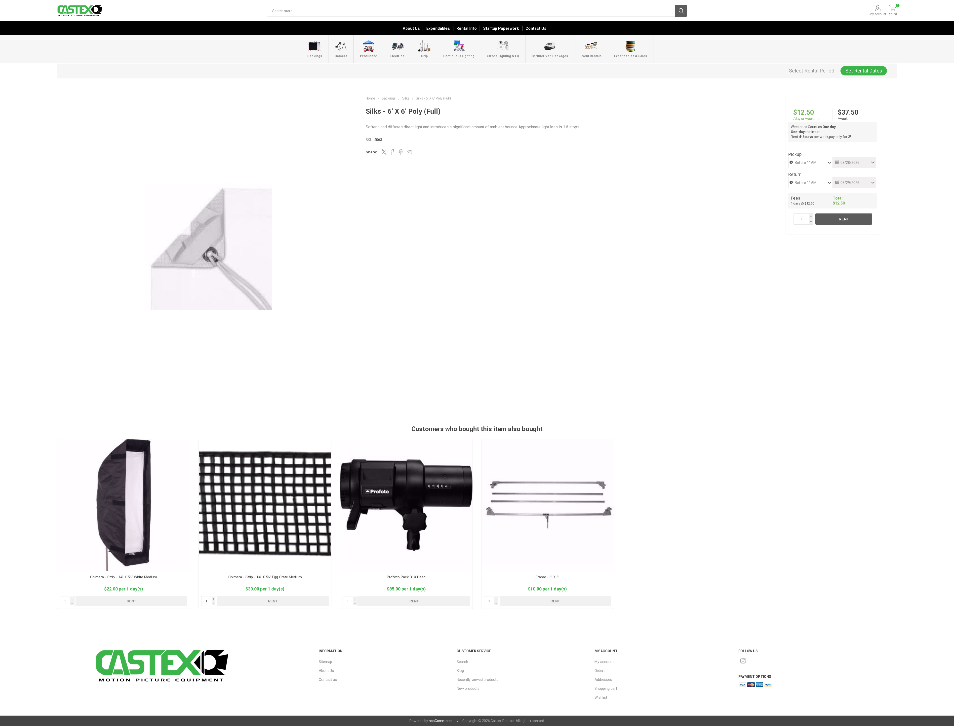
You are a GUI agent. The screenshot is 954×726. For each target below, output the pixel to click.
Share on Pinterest (401, 152)
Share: (371, 152)
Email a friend (409, 152)
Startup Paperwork (501, 28)
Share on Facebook (392, 152)
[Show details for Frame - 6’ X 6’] (547, 505)
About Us (411, 28)
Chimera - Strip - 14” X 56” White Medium (123, 577)
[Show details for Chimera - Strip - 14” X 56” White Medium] (123, 505)
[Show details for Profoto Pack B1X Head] (406, 505)
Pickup (795, 154)
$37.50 (848, 112)
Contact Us (535, 28)
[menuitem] (379, 661)
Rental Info (466, 28)
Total (837, 198)
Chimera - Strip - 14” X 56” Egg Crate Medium (265, 577)
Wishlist (601, 697)
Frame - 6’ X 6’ (547, 577)
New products (468, 688)
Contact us (328, 679)
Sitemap (325, 661)
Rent (844, 219)
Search (681, 11)
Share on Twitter (384, 151)
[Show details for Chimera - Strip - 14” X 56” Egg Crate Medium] (265, 505)
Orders (600, 670)
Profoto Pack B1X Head (406, 577)
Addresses (603, 679)
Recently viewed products (477, 679)
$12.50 (803, 112)
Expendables (438, 28)
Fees (795, 198)
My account (878, 14)
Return (794, 174)
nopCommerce (440, 721)
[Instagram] (743, 661)
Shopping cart (606, 688)
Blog (460, 670)
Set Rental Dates (863, 71)
